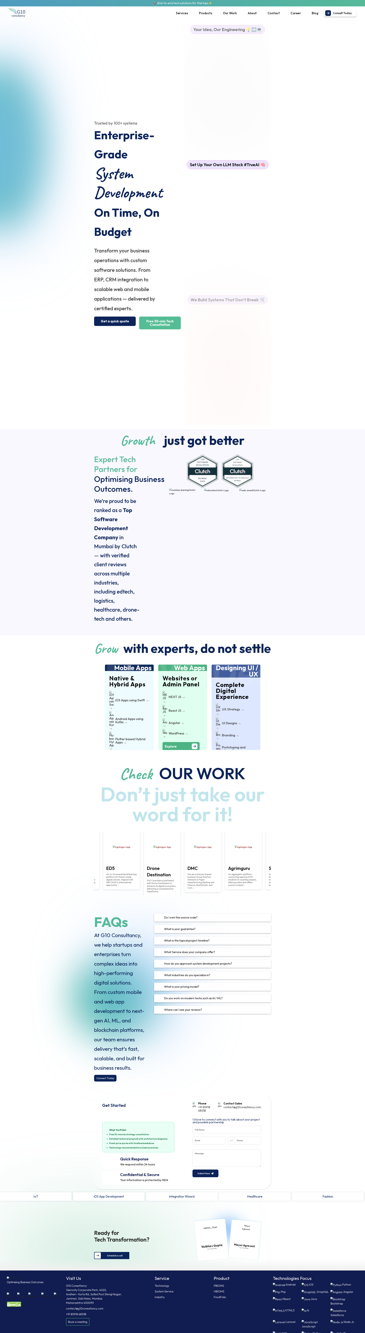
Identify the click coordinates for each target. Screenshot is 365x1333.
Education (231, 1196)
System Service (164, 1291)
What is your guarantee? (179, 929)
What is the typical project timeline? (186, 940)
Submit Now (203, 1173)
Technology (162, 1285)
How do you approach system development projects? (198, 963)
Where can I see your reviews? (183, 1009)
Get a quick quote (115, 321)
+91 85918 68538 (204, 1108)
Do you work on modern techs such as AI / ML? (193, 998)
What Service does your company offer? (189, 952)
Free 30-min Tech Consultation (160, 323)
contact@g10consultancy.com (242, 1107)
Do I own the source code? (180, 917)
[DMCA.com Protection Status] (14, 1304)
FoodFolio (220, 1297)
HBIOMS (219, 1291)
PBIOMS (219, 1285)
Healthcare (85, 1196)
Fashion (158, 1196)
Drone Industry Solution (304, 1196)
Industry (160, 1297)
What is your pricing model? (181, 986)
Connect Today (105, 1078)
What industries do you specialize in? (187, 975)
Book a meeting (77, 1322)
